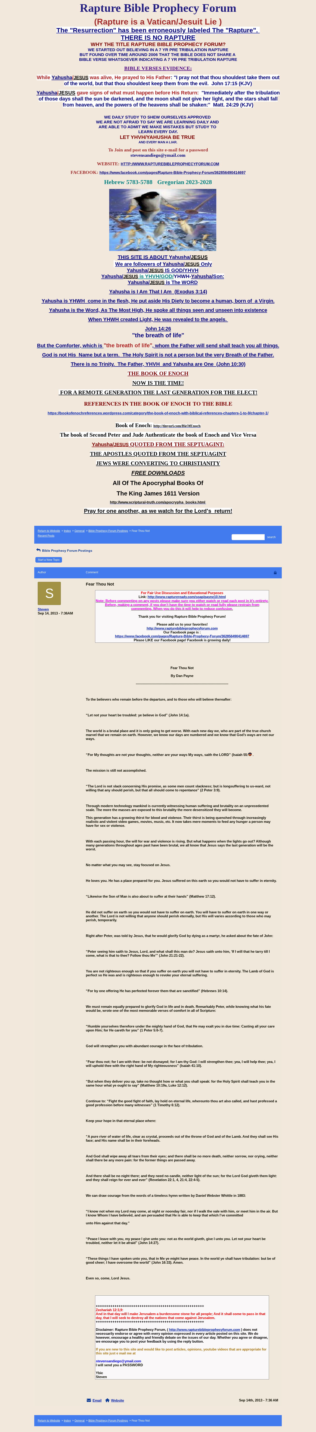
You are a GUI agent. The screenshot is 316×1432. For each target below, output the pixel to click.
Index (67, 531)
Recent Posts (46, 535)
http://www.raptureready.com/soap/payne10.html (187, 597)
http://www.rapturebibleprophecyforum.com (182, 628)
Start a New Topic (49, 559)
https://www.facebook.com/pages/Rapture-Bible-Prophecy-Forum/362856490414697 (182, 636)
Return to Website (49, 531)
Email (97, 1400)
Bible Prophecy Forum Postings (108, 531)
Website (117, 1400)
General (79, 531)
